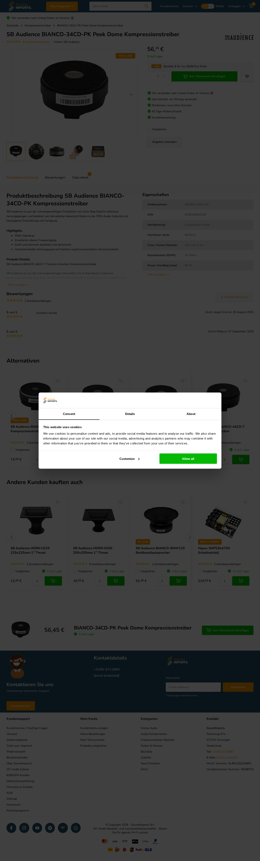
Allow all (188, 458)
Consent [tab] (69, 413)
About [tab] (190, 413)
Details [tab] (130, 413)
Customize (127, 458)
